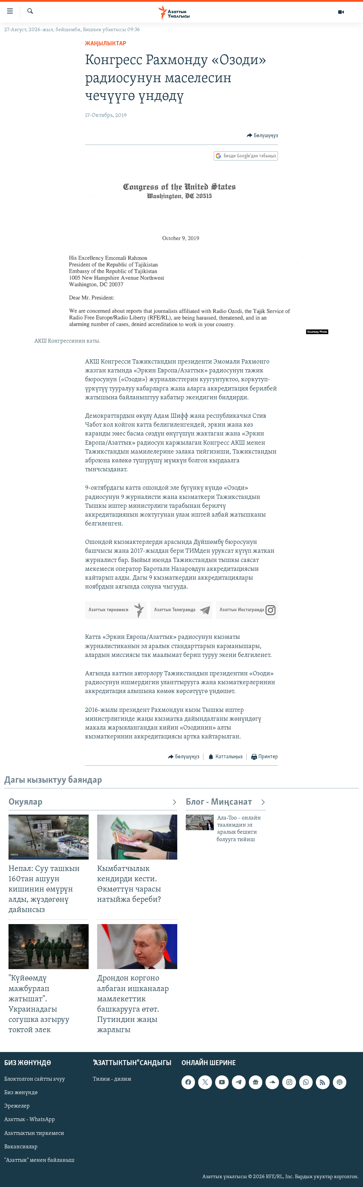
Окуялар (26, 802)
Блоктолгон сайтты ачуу (34, 1079)
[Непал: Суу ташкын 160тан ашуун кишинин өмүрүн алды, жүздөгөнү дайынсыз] (49, 837)
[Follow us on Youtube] (222, 1082)
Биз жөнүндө (21, 1093)
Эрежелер (17, 1106)
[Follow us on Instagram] (289, 1082)
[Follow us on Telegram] (238, 1082)
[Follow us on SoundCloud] (272, 1082)
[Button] (262, 135)
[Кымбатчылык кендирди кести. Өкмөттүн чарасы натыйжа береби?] (137, 837)
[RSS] (322, 1082)
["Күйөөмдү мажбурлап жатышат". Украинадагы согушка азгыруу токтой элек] (49, 946)
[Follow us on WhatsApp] (306, 1082)
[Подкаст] (339, 1082)
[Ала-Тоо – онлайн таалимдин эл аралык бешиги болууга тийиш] (200, 822)
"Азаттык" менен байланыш (39, 1160)
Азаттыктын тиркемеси (34, 1133)
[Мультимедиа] (341, 12)
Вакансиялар (21, 1147)
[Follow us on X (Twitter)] (205, 1082)
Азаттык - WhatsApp (29, 1120)
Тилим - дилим (112, 1079)
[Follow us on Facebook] (188, 1082)
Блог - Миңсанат (219, 802)
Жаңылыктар (105, 44)
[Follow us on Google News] (255, 1082)
